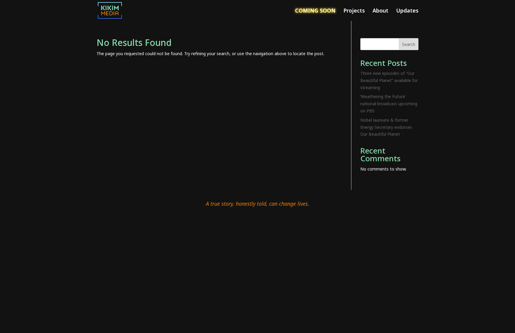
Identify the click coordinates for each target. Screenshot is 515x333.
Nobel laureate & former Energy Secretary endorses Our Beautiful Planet (386, 127)
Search (408, 44)
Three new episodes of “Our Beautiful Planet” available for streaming (389, 80)
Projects (354, 11)
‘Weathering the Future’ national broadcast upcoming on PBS (388, 104)
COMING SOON (315, 11)
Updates (407, 11)
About (380, 11)
